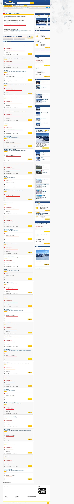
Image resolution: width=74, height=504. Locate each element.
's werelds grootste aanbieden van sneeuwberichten (19, 30)
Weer (30, 7)
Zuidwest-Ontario (20, 403)
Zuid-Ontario (15, 403)
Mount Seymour (7, 429)
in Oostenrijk (43, 205)
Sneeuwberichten (26, 7)
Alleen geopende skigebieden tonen (11, 17)
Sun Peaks (6, 70)
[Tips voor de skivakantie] (47, 8)
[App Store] (42, 490)
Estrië (14, 177)
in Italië (41, 42)
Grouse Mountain (7, 362)
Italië (36, 69)
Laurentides (15, 283)
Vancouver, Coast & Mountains (19, 350)
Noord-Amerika (6, 71)
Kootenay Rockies (17, 150)
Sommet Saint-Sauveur (8, 282)
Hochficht (37, 57)
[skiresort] (9, 2)
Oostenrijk (37, 58)
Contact (5, 496)
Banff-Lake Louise (21, 124)
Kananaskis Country (16, 270)
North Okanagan (24, 84)
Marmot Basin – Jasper (8, 229)
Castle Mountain (7, 296)
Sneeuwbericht (47, 65)
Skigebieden (5, 7)
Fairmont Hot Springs (8, 469)
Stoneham (6, 242)
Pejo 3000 (37, 68)
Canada (9, 71)
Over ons (17, 496)
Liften (33, 7)
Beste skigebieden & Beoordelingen (13, 7)
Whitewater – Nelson (8, 336)
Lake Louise (6, 123)
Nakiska (5, 269)
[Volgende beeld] (49, 21)
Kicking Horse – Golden (8, 202)
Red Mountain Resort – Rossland (10, 149)
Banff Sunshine (7, 189)
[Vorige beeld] (36, 21)
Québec (12, 137)
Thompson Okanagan (18, 71)
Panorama (6, 57)
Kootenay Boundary (23, 150)
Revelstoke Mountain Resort (9, 256)
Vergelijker (21, 7)
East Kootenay (22, 470)
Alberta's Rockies (16, 124)
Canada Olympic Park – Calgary (10, 416)
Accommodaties (37, 7)
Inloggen (17, 497)
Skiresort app (40, 486)
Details (30, 53)
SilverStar (6, 83)
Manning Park (6, 456)
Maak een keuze (31, 5)
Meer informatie (29, 502)
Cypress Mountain (7, 349)
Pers (4, 498)
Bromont (5, 176)
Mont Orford (6, 389)
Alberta (12, 124)
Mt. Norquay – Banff (7, 309)
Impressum (6, 497)
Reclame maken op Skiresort (31, 496)
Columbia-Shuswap (23, 257)
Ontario (12, 403)
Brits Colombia (13, 71)
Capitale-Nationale (16, 137)
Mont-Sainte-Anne (7, 136)
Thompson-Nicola (24, 71)
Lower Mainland (26, 350)
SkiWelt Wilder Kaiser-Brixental (41, 223)
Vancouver (29, 350)
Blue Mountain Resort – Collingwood (11, 402)
